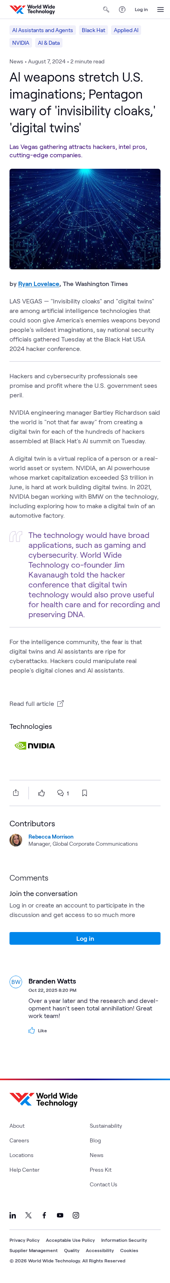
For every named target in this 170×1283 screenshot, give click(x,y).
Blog (95, 1140)
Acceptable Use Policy (70, 1240)
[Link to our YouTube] (60, 1215)
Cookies (129, 1250)
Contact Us (103, 1184)
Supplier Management (33, 1250)
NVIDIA (20, 42)
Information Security (124, 1240)
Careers (19, 1140)
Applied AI (126, 30)
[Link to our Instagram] (76, 1215)
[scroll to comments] (60, 793)
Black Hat (93, 30)
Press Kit (100, 1169)
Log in (141, 9)
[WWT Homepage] (32, 9)
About (17, 1125)
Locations (21, 1154)
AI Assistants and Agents (42, 30)
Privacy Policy (24, 1240)
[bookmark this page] (84, 793)
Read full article (31, 703)
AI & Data (49, 42)
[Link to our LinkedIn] (12, 1215)
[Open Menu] (160, 9)
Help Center (24, 1169)
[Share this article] (14, 792)
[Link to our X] (28, 1215)
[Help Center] (122, 9)
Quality (71, 1250)
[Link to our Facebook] (44, 1215)
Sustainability (106, 1125)
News (97, 1154)
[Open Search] (106, 9)
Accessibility (100, 1250)
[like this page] (41, 793)
